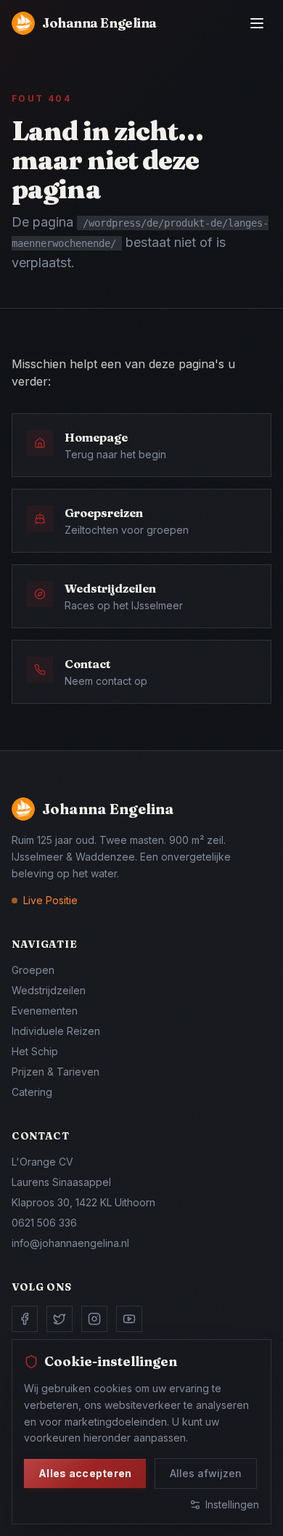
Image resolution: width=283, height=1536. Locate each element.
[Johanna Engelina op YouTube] (129, 1319)
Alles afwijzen (206, 1473)
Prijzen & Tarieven (55, 1071)
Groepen (33, 970)
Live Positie (50, 900)
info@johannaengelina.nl (70, 1243)
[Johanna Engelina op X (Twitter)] (59, 1319)
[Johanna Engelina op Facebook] (25, 1319)
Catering (32, 1092)
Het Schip (35, 1051)
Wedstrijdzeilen (49, 990)
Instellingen (232, 1504)
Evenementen (45, 1010)
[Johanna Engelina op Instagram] (94, 1319)
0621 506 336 (44, 1222)
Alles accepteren (84, 1473)
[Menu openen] (256, 23)
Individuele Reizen (56, 1031)
